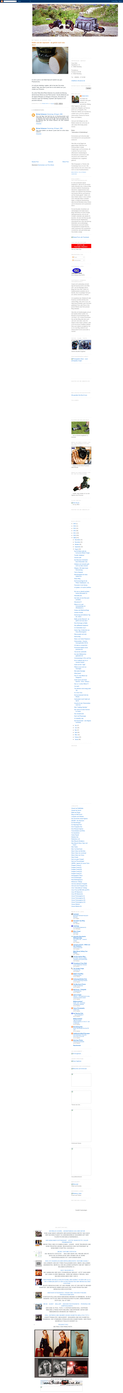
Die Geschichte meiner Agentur (79, 818)
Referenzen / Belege (76, 881)
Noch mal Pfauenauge (80, 716)
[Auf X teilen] (58, 104)
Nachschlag (77, 636)
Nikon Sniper (77, 931)
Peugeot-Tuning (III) (76, 869)
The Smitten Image (78, 968)
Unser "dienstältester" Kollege (79, 888)
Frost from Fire (76, 970)
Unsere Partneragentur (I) (78, 896)
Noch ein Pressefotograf (77, 861)
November (77, 542)
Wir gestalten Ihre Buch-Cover (79, 395)
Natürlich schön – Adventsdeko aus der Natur (67, 1231)
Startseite (50, 161)
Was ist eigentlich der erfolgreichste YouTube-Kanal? (67, 1261)
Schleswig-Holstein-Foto (80, 979)
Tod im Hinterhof (78, 572)
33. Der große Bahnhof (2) (79, 927)
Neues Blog (77, 578)
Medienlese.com (75, 839)
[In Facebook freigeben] (60, 104)
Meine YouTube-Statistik (67, 1251)
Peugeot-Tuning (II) (76, 867)
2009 (74, 537)
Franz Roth (85, 96)
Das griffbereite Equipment (81, 625)
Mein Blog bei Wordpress (77, 841)
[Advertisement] (80, 47)
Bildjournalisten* (78, 1001)
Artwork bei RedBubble (77, 808)
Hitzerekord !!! (78, 602)
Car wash (76, 686)
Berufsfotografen (78, 1026)
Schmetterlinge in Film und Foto (82, 658)
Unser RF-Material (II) (77, 894)
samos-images (77, 994)
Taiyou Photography (79, 1008)
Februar (77, 737)
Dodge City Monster (78, 985)
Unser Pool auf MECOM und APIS (80, 890)
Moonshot (75, 932)
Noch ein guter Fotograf (77, 859)
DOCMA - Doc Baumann (77, 820)
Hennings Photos (78, 1040)
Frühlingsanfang (77, 975)
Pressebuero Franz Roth (80, 963)
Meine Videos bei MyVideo (78, 851)
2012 (74, 530)
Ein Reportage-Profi (76, 824)
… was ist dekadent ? (78, 1015)
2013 (74, 528)
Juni (76, 727)
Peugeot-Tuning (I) (76, 865)
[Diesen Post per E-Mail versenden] (55, 104)
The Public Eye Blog (79, 920)
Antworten (38, 123)
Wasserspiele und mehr (80, 634)
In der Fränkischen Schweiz (80, 964)
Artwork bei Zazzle (76, 810)
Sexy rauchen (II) (67, 1270)
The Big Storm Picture (79, 984)
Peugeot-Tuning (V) (76, 873)
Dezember (77, 539)
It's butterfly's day (78, 718)
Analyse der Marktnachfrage (81, 610)
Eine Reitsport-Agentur (77, 829)
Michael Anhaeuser (41, 114)
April (76, 732)
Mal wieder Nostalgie (79, 671)
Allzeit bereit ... (78, 673)
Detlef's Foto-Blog (78, 973)
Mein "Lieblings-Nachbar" (80, 707)
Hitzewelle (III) (78, 595)
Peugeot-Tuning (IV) (76, 871)
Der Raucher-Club (78, 1013)
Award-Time (76, 1009)
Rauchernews (77, 1045)
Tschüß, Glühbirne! (79, 555)
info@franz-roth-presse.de (78, 80)
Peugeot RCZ (63, 1324)
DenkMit (75, 922)
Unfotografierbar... (77, 991)
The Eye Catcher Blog (79, 956)
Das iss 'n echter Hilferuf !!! (81, 684)
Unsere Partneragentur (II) (78, 898)
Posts (75, 257)
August (77, 549)
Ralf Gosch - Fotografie (79, 989)
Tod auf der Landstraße (80, 651)
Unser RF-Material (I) (76, 892)
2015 (74, 523)
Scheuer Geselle (78, 612)
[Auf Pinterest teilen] (62, 104)
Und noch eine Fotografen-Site (79, 885)
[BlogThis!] (57, 104)
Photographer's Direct (77, 875)
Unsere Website (75, 904)
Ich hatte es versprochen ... (81, 645)
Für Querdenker (75, 833)
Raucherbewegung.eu (77, 879)
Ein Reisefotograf (75, 822)
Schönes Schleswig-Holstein (80, 980)
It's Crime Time (78, 692)
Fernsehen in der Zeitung (80, 585)
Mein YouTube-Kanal (76, 849)
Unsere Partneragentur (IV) (78, 902)
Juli (76, 725)
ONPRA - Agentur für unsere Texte (80, 863)
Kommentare (77, 260)
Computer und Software (77, 816)
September (78, 546)
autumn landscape (77, 947)
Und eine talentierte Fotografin (79, 883)
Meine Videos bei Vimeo (77, 855)
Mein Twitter (74, 847)
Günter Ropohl (75, 835)
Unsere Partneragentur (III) (78, 900)
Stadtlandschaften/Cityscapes (81, 1033)
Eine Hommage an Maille (80, 623)
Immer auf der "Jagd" (79, 664)
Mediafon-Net (74, 837)
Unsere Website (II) (76, 906)
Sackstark (76, 914)
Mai (76, 730)
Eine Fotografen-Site (76, 826)
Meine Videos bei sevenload (78, 853)
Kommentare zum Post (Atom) (46, 165)
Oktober (77, 544)
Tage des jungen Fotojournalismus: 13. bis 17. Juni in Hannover (81, 1022)
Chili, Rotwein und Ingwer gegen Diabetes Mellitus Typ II (67, 1315)
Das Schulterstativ (79, 713)
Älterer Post (65, 161)
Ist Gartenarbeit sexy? (80, 627)
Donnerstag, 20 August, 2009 (54, 114)
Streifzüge (76, 926)
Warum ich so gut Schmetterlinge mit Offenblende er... (79, 606)
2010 (74, 535)
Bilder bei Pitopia (75, 812)
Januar (77, 739)
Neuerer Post (35, 161)
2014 (74, 526)
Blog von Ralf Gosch (76, 814)
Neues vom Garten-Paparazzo (82, 639)
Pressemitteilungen (76, 877)
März (76, 734)
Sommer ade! (77, 557)
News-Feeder (74, 857)
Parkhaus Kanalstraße (78, 1041)
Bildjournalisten (77, 1018)
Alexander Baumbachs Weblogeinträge (79, 937)
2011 (74, 533)
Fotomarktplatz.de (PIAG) (78, 831)
